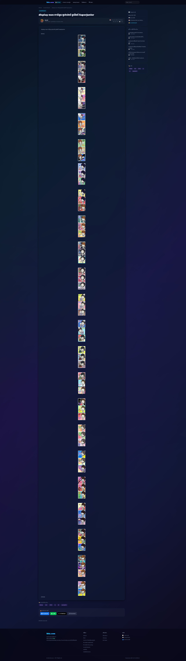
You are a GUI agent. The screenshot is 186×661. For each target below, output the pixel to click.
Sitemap (105, 638)
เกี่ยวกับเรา (105, 635)
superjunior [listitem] (64, 605)
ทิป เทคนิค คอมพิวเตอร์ (88, 642)
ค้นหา (84, 638)
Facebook (45, 613)
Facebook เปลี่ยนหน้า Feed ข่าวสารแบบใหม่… (137, 42)
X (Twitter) (62, 613)
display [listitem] (41, 605)
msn (135, 68)
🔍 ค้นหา (91, 2)
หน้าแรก (40, 7)
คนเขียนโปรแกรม (87, 652)
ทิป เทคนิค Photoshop (88, 645)
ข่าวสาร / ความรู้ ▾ (67, 2)
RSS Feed (105, 640)
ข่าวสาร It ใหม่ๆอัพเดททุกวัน (89, 640)
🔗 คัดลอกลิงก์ (72, 613)
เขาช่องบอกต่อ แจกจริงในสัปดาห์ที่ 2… (136, 37)
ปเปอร (139, 68)
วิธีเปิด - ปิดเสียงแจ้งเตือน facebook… (136, 58)
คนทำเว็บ (85, 649)
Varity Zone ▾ (76, 2)
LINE (54, 613)
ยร (129, 71)
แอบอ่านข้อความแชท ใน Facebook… (136, 33)
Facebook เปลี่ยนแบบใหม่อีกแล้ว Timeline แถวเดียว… (137, 48)
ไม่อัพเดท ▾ (84, 2)
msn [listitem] (46, 605)
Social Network (46, 7)
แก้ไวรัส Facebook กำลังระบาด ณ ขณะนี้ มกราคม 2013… (137, 54)
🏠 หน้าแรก (57, 2)
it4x (50, 2)
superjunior (135, 71)
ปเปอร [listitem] (51, 605)
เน (143, 68)
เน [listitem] (55, 605)
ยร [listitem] (58, 605)
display (130, 68)
